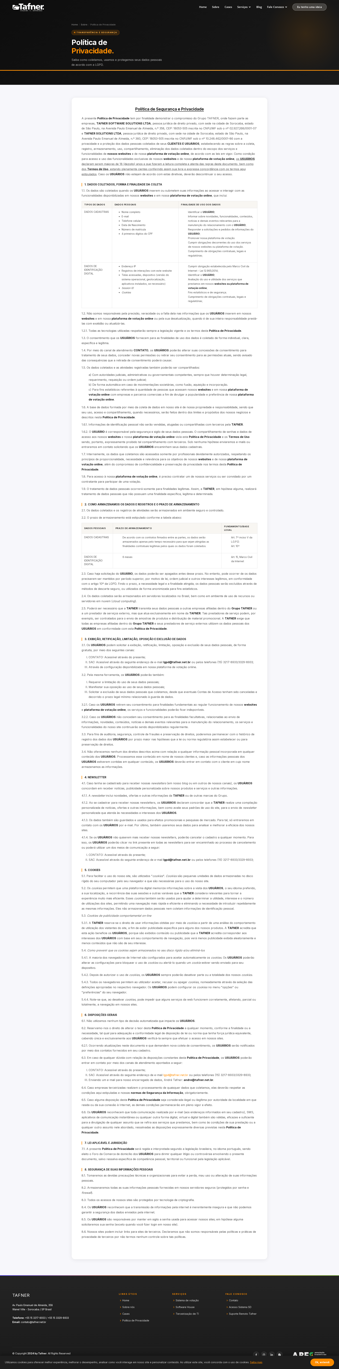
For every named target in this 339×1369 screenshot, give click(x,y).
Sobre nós (128, 1307)
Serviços (242, 7)
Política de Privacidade (135, 1320)
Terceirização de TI (187, 1314)
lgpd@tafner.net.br (175, 1075)
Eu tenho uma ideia (309, 6)
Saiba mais (256, 1362)
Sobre (215, 7)
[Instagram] (264, 1355)
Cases (228, 7)
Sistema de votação (187, 1300)
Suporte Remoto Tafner (243, 1314)
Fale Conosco (275, 7)
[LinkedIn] (272, 1355)
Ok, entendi (322, 1362)
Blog (259, 7)
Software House (185, 1307)
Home (203, 7)
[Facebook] (256, 1355)
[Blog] (279, 1355)
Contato (233, 1300)
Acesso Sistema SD (240, 1307)
